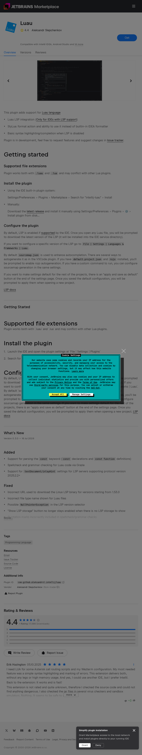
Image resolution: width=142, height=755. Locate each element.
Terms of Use (90, 382)
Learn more (78, 371)
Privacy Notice (63, 382)
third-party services (46, 385)
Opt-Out (95, 388)
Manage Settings (81, 394)
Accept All (58, 394)
